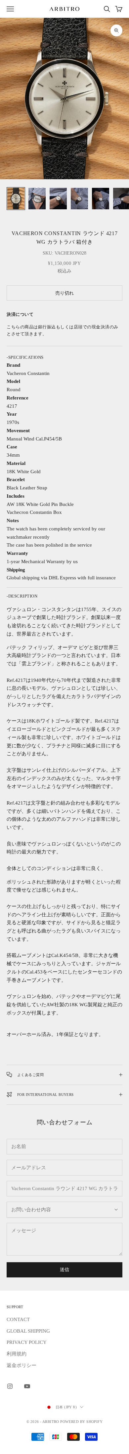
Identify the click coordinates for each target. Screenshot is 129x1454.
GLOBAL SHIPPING (28, 1331)
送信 (64, 1269)
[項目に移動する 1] (16, 198)
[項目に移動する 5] (100, 198)
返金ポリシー (21, 1365)
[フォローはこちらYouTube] (27, 1386)
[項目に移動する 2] (37, 198)
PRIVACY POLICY (27, 1342)
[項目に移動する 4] (79, 198)
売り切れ (64, 293)
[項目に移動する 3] (58, 198)
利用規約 (16, 1353)
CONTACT (18, 1319)
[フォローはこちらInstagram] (10, 1386)
